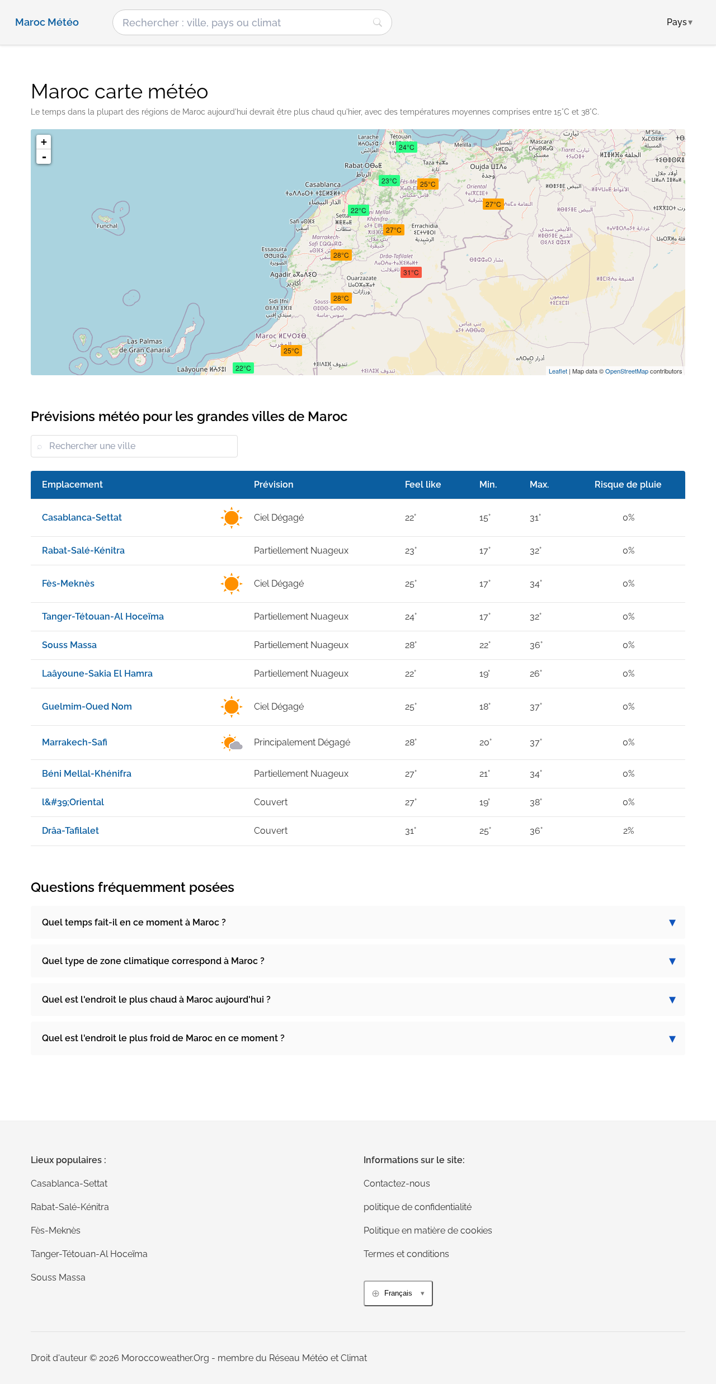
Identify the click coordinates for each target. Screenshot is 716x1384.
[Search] (378, 22)
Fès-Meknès (56, 1230)
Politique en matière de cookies (428, 1230)
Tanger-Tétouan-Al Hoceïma (89, 1254)
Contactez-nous (397, 1183)
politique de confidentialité (418, 1207)
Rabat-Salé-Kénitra (70, 1207)
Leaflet (558, 370)
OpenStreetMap (626, 370)
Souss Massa (58, 1277)
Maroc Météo (47, 22)
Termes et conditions (406, 1254)
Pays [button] (680, 22)
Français (398, 1293)
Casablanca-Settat (69, 1183)
